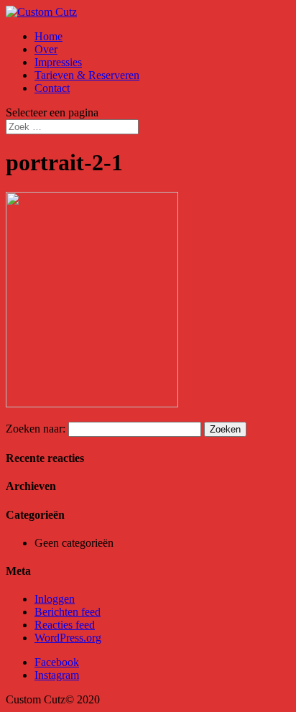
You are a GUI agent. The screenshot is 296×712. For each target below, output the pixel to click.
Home (48, 36)
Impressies (58, 62)
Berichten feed (67, 612)
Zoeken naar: (35, 428)
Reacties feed (64, 625)
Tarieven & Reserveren (86, 75)
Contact (52, 88)
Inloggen (54, 599)
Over (45, 49)
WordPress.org (67, 638)
